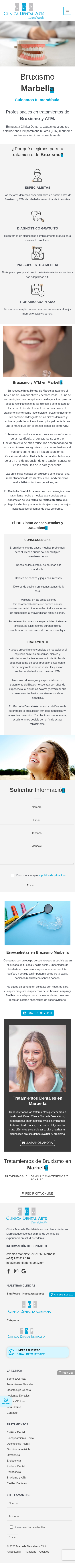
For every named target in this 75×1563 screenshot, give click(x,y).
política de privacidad (35, 1527)
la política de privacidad (52, 875)
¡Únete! (5, 1403)
